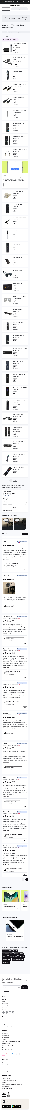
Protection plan (5, 1037)
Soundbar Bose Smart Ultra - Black (13, 800)
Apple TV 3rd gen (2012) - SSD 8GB (13, 671)
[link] (7, 185)
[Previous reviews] (23, 879)
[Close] (27, 1101)
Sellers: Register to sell (7, 1045)
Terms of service (6, 1078)
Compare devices (6, 1065)
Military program (6, 1043)
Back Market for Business (8, 1050)
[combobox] (5, 32)
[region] (15, 524)
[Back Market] (15, 5)
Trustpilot (4, 1010)
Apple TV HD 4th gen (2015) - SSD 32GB (14, 605)
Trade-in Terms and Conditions (9, 1080)
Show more (6, 559)
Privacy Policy (5, 1086)
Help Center (5, 1022)
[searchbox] (21, 8)
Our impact (5, 1003)
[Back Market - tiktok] (7, 1012)
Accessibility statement (7, 1005)
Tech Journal (5, 1062)
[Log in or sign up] (23, 5)
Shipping (4, 1024)
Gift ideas (4, 1069)
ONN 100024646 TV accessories (12, 701)
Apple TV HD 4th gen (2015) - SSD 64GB (14, 766)
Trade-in (4, 1039)
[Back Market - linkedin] (13, 1012)
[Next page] (19, 480)
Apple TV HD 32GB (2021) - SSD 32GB (13, 731)
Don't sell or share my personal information (12, 1084)
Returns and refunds (7, 1026)
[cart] (26, 5)
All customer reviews (7, 1067)
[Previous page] (10, 480)
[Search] (13, 9)
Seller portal (5, 1047)
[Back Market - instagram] (3, 1012)
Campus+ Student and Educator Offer (11, 1041)
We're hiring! (5, 1007)
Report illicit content (7, 1088)
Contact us (4, 1020)
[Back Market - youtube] (10, 1012)
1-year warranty (5, 1035)
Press (3, 1001)
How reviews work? (8, 510)
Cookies (4, 1082)
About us (4, 999)
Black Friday (5, 1071)
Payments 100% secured (8, 1052)
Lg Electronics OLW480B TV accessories (14, 563)
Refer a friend (5, 1033)
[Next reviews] (26, 879)
